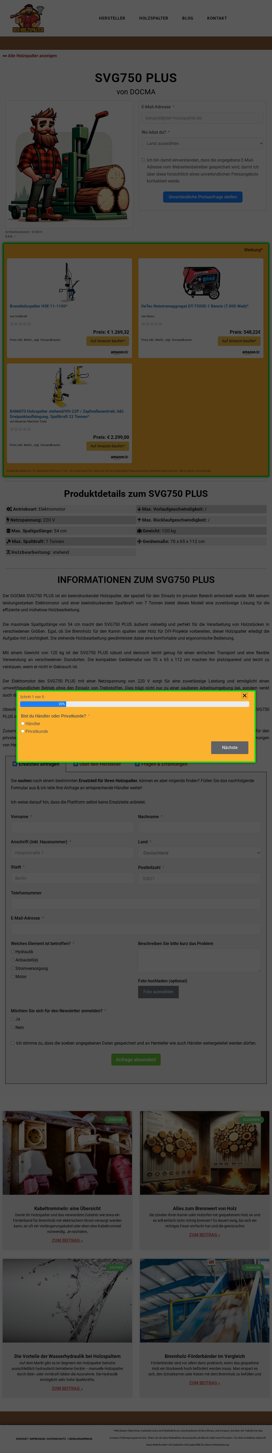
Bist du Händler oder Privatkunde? (53, 716)
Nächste (229, 747)
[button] (244, 695)
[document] (136, 726)
